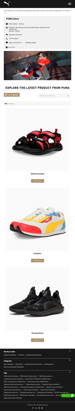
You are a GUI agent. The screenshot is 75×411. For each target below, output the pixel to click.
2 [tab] (36, 77)
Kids (6, 103)
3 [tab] (38, 77)
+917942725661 (13, 38)
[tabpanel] (37, 64)
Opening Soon (30, 42)
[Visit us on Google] (36, 408)
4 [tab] (41, 77)
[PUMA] (7, 4)
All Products (66, 10)
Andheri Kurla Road (10, 355)
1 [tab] (33, 77)
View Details (38, 181)
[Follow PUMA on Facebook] (33, 408)
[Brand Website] (42, 408)
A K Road (21, 355)
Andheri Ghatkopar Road (33, 355)
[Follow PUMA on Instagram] (39, 408)
